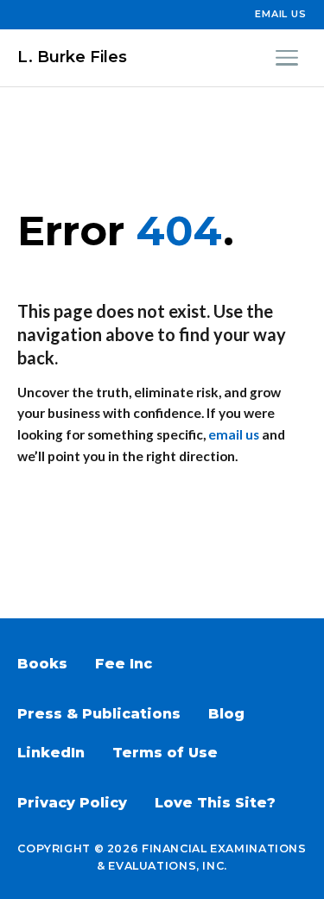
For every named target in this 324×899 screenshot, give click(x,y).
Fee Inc (123, 663)
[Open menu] (287, 58)
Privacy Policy (72, 803)
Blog (226, 714)
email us (233, 434)
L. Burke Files (72, 56)
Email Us (281, 14)
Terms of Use (165, 752)
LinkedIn (51, 752)
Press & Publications (99, 714)
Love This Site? (215, 803)
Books (42, 663)
